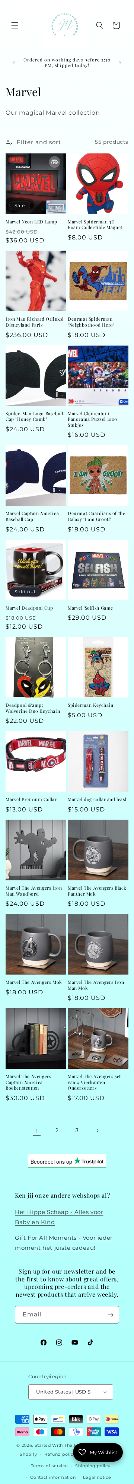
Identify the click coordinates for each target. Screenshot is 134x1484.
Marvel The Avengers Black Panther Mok (97, 891)
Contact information (53, 1477)
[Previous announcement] (14, 62)
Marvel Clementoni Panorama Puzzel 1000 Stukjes (92, 419)
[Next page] (97, 1130)
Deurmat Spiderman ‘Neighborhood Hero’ (91, 322)
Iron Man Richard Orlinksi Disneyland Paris (35, 322)
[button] (15, 25)
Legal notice (97, 1477)
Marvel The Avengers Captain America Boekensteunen (28, 1082)
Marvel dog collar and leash (98, 799)
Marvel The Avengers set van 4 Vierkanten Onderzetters (94, 1082)
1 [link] (37, 1130)
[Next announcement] (120, 62)
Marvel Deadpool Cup (29, 608)
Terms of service (49, 1465)
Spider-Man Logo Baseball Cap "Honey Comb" (34, 416)
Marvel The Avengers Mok (34, 982)
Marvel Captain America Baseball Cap (32, 516)
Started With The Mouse (62, 1445)
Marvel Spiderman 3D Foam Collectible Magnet (95, 225)
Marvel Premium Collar (31, 799)
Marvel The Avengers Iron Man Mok (96, 985)
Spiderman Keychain (91, 705)
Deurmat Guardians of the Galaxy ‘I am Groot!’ (96, 516)
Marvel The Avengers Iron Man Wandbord (34, 891)
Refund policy (60, 1454)
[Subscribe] (110, 1314)
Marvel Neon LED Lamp (31, 222)
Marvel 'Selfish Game (90, 608)
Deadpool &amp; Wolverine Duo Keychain (33, 708)
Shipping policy (93, 1465)
